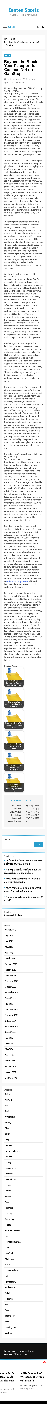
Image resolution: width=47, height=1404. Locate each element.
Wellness (8, 1332)
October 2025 (10, 986)
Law (7, 1247)
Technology (10, 1315)
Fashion (8, 1185)
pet (6, 1276)
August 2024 (10, 1032)
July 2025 (9, 1003)
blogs (7, 1133)
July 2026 (9, 935)
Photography (10, 1281)
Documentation (11, 1168)
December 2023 (11, 1077)
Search (7, 839)
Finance (8, 1190)
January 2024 (10, 1072)
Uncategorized (11, 1327)
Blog (7, 55)
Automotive (10, 1116)
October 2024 (10, 1020)
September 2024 (12, 1026)
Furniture (9, 1207)
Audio (7, 1111)
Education (9, 1173)
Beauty (8, 1122)
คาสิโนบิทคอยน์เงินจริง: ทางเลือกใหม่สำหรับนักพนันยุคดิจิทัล (32, 1377)
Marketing (9, 1259)
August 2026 (10, 929)
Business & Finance (13, 1151)
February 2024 (11, 1066)
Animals (8, 1099)
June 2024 (9, 1043)
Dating (8, 1162)
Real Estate (10, 1287)
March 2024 (10, 1060)
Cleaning (8, 1156)
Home (7, 1236)
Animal (8, 1094)
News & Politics (11, 1270)
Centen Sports (23, 10)
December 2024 (11, 1009)
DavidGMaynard (14, 79)
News (7, 1264)
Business (8, 1145)
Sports (7, 1310)
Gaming (8, 1213)
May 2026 (9, 947)
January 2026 (10, 969)
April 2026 (9, 952)
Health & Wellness (12, 1230)
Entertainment (11, 1179)
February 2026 (11, 964)
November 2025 (11, 981)
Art (6, 1105)
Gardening (9, 1219)
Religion (8, 1293)
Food (7, 1202)
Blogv (7, 1139)
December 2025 (11, 975)
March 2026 (10, 958)
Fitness (8, 1196)
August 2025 (10, 998)
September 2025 (11, 992)
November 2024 (11, 1015)
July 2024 (9, 1037)
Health (8, 1224)
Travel (7, 1321)
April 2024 (9, 1054)
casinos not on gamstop (17, 581)
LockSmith (9, 1253)
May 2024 (9, 1049)
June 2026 (9, 941)
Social (7, 1304)
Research (9, 1298)
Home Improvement (13, 1241)
